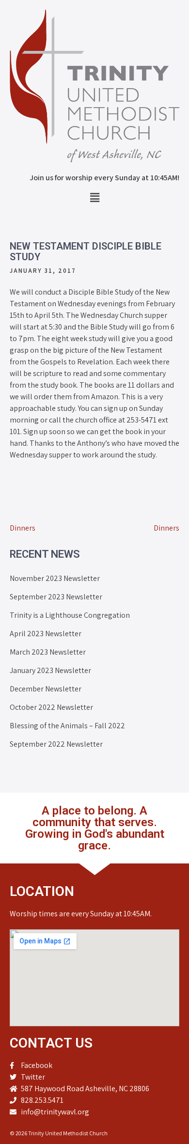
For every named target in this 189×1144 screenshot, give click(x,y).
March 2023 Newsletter (48, 652)
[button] (94, 197)
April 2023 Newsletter (45, 633)
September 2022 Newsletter (56, 744)
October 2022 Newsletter (51, 707)
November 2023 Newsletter (55, 578)
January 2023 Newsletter (50, 670)
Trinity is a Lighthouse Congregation (70, 615)
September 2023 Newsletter (56, 597)
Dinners (22, 528)
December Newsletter (45, 689)
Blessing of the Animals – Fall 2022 (67, 726)
